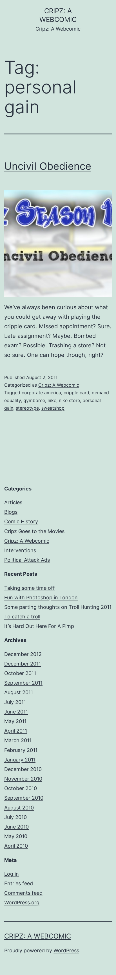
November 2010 (23, 779)
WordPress (66, 950)
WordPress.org (21, 902)
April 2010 (16, 846)
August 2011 (18, 692)
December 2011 (22, 664)
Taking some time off (29, 588)
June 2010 (16, 827)
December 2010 (23, 769)
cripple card (76, 392)
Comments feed (23, 893)
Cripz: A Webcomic (58, 385)
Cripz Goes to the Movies (34, 531)
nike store (69, 400)
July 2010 (15, 817)
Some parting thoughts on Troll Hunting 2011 (57, 607)
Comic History (21, 521)
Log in (11, 874)
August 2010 (19, 808)
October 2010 (20, 788)
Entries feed (18, 883)
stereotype (27, 408)
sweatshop (52, 408)
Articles (13, 502)
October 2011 (20, 673)
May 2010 (15, 836)
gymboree (34, 400)
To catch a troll (22, 617)
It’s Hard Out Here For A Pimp (39, 626)
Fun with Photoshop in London (41, 597)
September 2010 (23, 798)
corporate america (41, 392)
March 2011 (18, 740)
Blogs (10, 512)
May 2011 (15, 721)
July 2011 (15, 702)
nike (52, 400)
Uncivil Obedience (47, 166)
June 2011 (16, 712)
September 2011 (23, 683)
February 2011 (20, 750)
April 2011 (15, 731)
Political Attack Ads (27, 560)
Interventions (20, 550)
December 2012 (23, 654)
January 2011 (19, 760)
